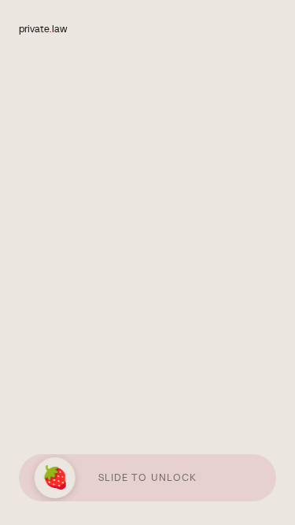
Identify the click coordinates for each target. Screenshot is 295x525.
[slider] (56, 477)
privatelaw (43, 28)
